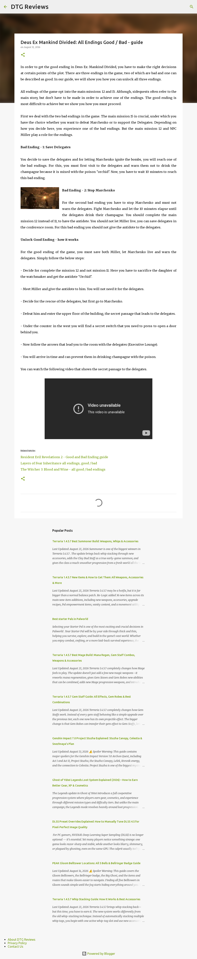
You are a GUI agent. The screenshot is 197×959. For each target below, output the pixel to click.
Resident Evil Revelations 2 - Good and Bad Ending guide (64, 457)
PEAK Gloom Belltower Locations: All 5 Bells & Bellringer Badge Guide (96, 863)
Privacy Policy (17, 943)
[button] (23, 55)
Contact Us (15, 946)
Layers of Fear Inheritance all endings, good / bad (59, 463)
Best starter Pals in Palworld (70, 619)
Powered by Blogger (101, 953)
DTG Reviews (29, 6)
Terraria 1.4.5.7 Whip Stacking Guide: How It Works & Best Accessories (96, 899)
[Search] (191, 6)
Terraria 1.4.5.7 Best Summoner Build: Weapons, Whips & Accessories (95, 541)
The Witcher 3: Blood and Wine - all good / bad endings (63, 469)
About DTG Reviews (21, 939)
